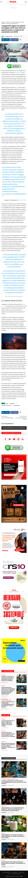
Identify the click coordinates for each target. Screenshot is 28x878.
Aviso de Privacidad (16, 873)
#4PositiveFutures (9, 191)
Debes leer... (4, 719)
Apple (7, 403)
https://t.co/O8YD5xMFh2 (13, 186)
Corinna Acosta (8, 36)
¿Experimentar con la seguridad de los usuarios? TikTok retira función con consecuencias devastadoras (12, 809)
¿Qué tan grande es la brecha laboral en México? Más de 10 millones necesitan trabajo (7, 723)
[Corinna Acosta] (2, 36)
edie (17, 87)
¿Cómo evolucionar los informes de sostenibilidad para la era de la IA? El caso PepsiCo (8, 704)
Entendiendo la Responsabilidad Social (6, 699)
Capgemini (18, 72)
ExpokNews (3, 785)
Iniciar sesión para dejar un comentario (14, 428)
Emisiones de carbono (7, 405)
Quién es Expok (14, 872)
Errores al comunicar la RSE (7, 417)
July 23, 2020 (22, 200)
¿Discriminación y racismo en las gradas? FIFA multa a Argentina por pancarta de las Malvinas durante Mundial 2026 (8, 691)
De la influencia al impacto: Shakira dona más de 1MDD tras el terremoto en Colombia (8, 734)
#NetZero (18, 179)
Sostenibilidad (16, 405)
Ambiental (8, 22)
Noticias (3, 22)
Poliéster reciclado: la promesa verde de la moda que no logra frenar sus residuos (7, 678)
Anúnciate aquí (22, 872)
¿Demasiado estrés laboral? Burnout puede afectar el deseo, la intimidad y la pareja (13, 863)
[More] (20, 39)
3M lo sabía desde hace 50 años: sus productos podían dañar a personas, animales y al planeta (8, 746)
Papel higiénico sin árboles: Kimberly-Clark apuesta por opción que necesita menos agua (12, 836)
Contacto (9, 873)
